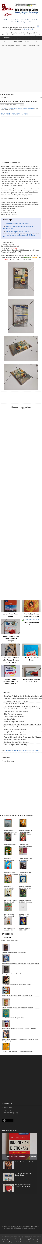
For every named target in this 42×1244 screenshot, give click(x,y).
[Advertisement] (21, 70)
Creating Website (20, 1238)
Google (17, 1241)
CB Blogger (29, 1238)
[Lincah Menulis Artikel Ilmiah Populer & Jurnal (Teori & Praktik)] (10, 650)
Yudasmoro (31, 108)
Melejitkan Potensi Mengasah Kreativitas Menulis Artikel (23, 732)
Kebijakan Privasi (34, 45)
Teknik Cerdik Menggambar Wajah (17, 223)
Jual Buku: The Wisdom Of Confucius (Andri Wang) (17, 1051)
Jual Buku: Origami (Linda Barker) (17, 232)
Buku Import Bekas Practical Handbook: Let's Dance (22, 706)
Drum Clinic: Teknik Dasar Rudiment (16, 701)
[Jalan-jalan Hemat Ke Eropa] (31, 620)
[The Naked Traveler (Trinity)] (31, 650)
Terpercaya (23, 1240)
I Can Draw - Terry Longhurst (14, 704)
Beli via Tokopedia (8, 45)
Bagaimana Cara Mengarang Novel (16, 711)
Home (2, 108)
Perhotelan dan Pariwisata (20, 108)
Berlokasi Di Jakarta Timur (33, 1240)
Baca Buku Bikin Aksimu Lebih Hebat (29, 1241)
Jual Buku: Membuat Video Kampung (16, 742)
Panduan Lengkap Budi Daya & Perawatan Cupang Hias (10, 638)
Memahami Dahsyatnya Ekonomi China (31, 680)
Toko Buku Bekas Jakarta (13, 1240)
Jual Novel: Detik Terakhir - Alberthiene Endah (16, 984)
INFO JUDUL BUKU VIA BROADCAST (26, 42)
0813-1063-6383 (27, 29)
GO (22, 104)
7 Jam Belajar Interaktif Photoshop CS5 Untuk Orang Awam (20, 963)
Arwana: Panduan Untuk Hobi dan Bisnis (18, 727)
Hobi (6, 108)
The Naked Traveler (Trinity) (31, 659)
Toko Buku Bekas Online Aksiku (25, 1228)
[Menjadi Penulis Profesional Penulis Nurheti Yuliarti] (10, 671)
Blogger (11, 1241)
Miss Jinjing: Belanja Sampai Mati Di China (31, 615)
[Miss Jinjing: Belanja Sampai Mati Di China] (31, 606)
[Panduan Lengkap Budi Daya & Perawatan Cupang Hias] (10, 626)
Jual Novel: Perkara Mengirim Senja (13, 1018)
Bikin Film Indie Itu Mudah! (13, 714)
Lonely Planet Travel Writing (10, 615)
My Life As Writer (10, 719)
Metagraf (11, 108)
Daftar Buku (7, 42)
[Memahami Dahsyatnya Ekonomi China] (31, 671)
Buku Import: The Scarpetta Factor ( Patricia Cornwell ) (19, 1028)
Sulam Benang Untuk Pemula (14, 721)
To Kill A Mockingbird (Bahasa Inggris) (14, 952)
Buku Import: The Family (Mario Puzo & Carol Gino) (17, 995)
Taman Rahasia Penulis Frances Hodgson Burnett (17, 1007)
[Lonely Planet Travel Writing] (10, 606)
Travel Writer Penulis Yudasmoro (14, 114)
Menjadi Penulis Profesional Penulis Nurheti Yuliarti (10, 681)
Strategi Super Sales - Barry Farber (13, 974)
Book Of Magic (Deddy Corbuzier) (15, 745)
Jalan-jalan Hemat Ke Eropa (31, 624)
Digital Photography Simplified (14, 716)
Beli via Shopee (21, 45)
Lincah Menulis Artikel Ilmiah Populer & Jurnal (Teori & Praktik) (10, 660)
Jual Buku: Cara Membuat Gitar (15, 739)
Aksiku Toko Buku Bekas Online (22, 1236)
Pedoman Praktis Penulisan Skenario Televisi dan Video (23, 698)
